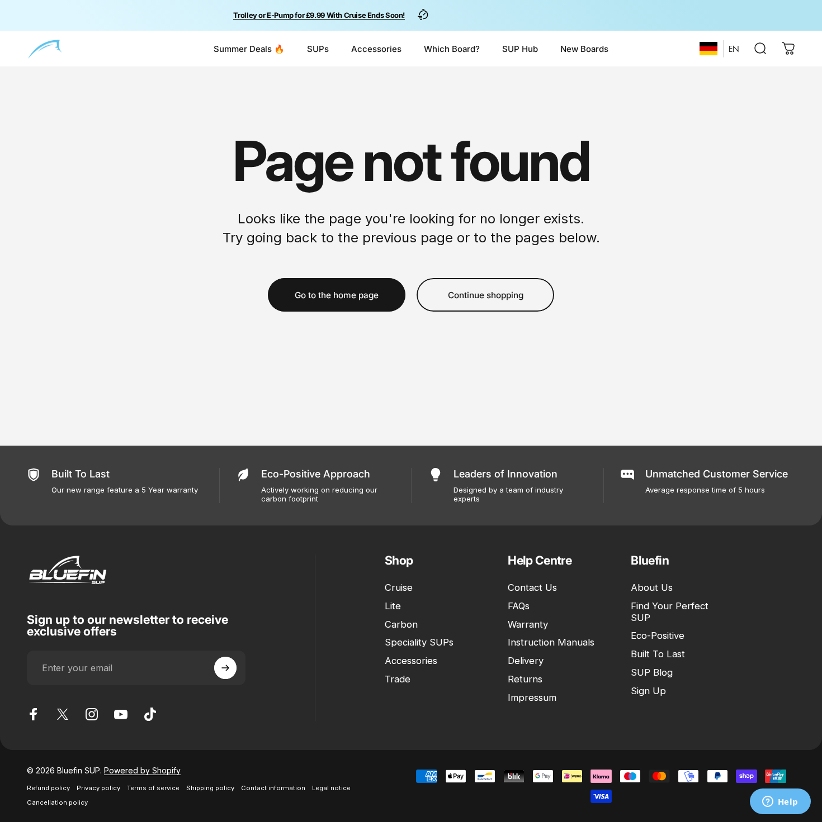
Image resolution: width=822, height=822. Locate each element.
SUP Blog (652, 672)
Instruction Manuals (551, 642)
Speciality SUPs (419, 642)
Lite (393, 605)
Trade (397, 679)
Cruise (399, 587)
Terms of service (153, 788)
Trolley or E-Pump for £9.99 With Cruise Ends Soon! (319, 15)
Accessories (411, 660)
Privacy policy (98, 788)
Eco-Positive (657, 636)
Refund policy (48, 788)
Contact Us (532, 587)
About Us (652, 587)
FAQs (519, 605)
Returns (525, 679)
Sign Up (648, 690)
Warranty (528, 624)
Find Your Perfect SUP (669, 611)
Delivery (526, 660)
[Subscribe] (225, 668)
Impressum (532, 697)
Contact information (273, 788)
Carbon (401, 624)
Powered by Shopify (142, 770)
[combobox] (708, 48)
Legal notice (331, 788)
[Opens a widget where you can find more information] (780, 802)
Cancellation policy (57, 802)
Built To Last (658, 653)
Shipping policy (210, 788)
